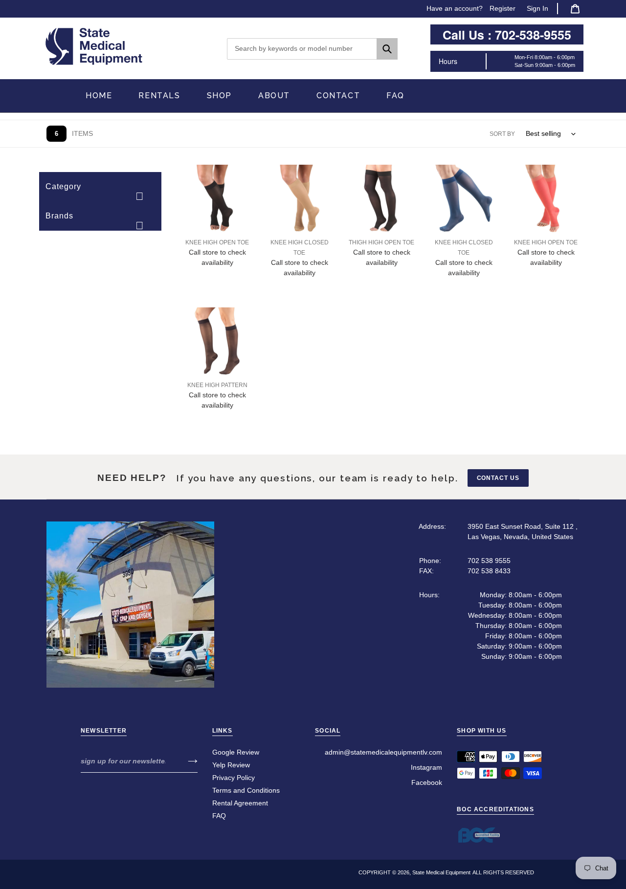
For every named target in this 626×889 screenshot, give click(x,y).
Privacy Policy (233, 777)
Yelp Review (231, 765)
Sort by (502, 133)
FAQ (219, 816)
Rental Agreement (240, 803)
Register (502, 8)
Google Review (235, 752)
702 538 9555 (489, 560)
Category (63, 186)
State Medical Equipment (441, 872)
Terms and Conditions (246, 790)
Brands (59, 216)
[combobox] (312, 49)
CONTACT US (498, 478)
